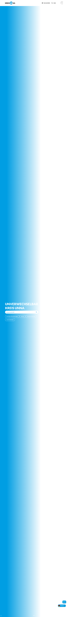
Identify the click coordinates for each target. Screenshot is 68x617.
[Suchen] (36, 312)
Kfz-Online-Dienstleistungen (12, 316)
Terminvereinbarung (31, 316)
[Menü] (61, 3)
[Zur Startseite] (11, 3)
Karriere (22, 316)
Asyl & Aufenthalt (10, 319)
